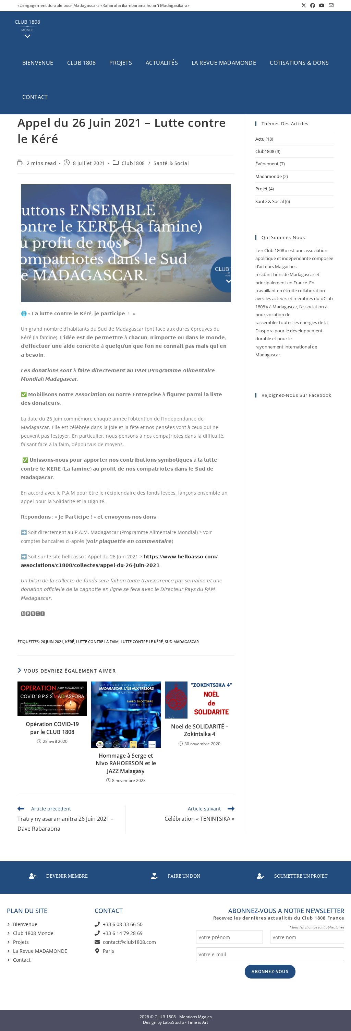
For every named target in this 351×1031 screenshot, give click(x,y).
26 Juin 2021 (52, 641)
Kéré (69, 641)
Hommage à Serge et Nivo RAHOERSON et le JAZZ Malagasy (126, 763)
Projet (261, 189)
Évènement (267, 164)
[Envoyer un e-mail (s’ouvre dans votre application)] (330, 5)
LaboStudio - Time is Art (185, 1022)
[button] (126, 243)
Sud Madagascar (182, 641)
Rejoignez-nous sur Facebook (296, 395)
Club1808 (133, 163)
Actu (260, 139)
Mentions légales (195, 1017)
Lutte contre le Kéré (142, 641)
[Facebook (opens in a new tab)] (312, 5)
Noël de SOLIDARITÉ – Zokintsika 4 (199, 730)
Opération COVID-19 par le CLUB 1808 (52, 727)
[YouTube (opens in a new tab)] (322, 5)
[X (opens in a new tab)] (303, 5)
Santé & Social (171, 163)
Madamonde (268, 176)
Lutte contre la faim (97, 641)
